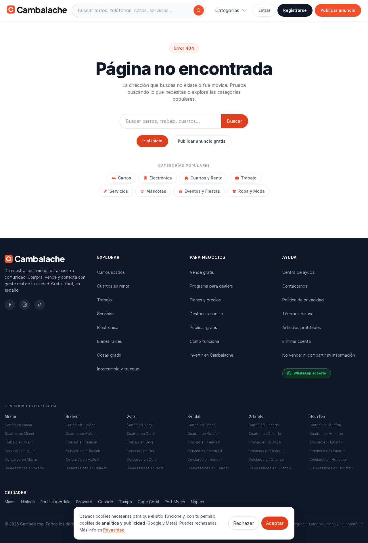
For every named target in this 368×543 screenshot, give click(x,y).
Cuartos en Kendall (203, 433)
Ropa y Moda (251, 191)
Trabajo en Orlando (264, 442)
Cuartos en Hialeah (81, 433)
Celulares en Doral (142, 459)
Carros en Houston (325, 425)
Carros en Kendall (202, 425)
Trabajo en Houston (326, 442)
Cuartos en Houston (326, 433)
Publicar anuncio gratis (201, 141)
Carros (124, 177)
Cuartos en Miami (19, 433)
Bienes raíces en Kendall (208, 468)
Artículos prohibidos (301, 327)
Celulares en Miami (21, 459)
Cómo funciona (204, 341)
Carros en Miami (18, 425)
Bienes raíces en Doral (145, 468)
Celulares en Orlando (266, 459)
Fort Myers (175, 501)
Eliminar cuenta (296, 341)
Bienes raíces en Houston (331, 468)
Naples (197, 501)
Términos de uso (298, 313)
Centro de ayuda (298, 272)
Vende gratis (202, 272)
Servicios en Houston (327, 451)
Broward (84, 501)
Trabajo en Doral (140, 442)
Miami (10, 501)
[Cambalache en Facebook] (10, 304)
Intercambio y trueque (118, 368)
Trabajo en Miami (19, 442)
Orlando (105, 501)
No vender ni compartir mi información (318, 355)
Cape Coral (148, 501)
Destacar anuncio (206, 313)
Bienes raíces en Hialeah (86, 468)
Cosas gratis (109, 355)
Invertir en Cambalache (211, 355)
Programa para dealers (211, 286)
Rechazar (243, 523)
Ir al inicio (152, 140)
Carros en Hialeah (80, 425)
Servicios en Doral (141, 451)
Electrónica (161, 177)
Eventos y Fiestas (202, 191)
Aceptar (275, 523)
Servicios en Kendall (204, 451)
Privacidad (113, 529)
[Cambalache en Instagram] (25, 304)
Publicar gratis (203, 327)
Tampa (125, 501)
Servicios (119, 191)
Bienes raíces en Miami (24, 468)
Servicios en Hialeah (83, 451)
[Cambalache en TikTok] (39, 304)
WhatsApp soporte (310, 373)
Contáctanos (294, 286)
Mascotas (156, 191)
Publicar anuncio (338, 10)
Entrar (264, 10)
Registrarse (295, 10)
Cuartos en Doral (140, 433)
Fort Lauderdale (55, 501)
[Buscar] (198, 10)
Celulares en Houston (327, 459)
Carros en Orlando (263, 425)
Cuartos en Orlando (264, 433)
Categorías (227, 10)
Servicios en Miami (21, 451)
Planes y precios (205, 299)
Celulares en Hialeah (83, 459)
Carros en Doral (139, 425)
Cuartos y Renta (206, 177)
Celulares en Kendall (204, 459)
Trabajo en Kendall (203, 442)
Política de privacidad (303, 299)
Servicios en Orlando (266, 451)
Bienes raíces (109, 341)
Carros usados (111, 272)
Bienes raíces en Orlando (269, 468)
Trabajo (248, 177)
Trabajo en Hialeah (81, 442)
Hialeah (28, 501)
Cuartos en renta (113, 286)
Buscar (234, 121)
